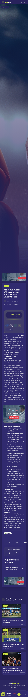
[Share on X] (11, 325)
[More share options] (19, 325)
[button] (14, 277)
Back (6, 7)
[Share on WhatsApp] (15, 325)
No (18, 553)
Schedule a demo (22, 277)
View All (20, 599)
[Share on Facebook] (7, 325)
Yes (11, 553)
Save (10, 329)
